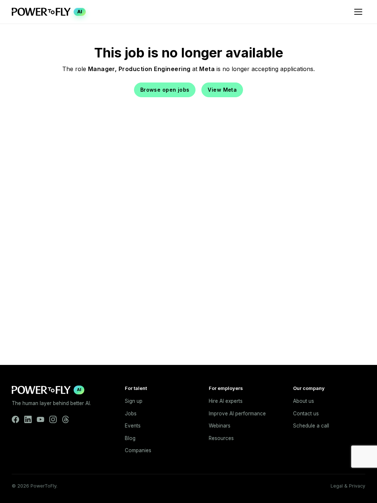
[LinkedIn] (28, 419)
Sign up (133, 401)
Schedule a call (311, 426)
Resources (221, 438)
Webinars (219, 426)
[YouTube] (40, 419)
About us (303, 401)
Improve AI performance (237, 413)
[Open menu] (358, 12)
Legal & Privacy (348, 486)
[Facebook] (15, 419)
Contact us (306, 413)
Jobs (131, 413)
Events (133, 426)
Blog (130, 438)
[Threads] (65, 419)
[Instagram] (53, 419)
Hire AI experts (226, 401)
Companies (138, 450)
